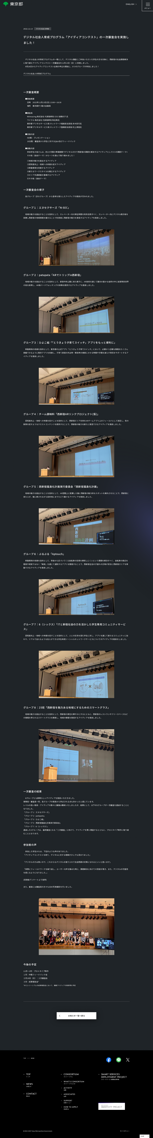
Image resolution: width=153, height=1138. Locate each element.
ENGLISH (130, 4)
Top (24, 1058)
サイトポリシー (125, 1131)
